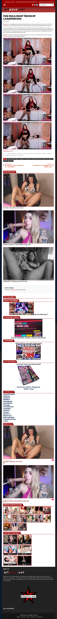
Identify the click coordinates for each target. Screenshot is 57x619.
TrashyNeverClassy (9, 419)
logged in (13, 289)
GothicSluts (7, 408)
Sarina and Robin (8, 417)
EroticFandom (7, 403)
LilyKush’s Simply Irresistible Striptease (45, 2)
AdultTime (6, 396)
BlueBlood (6, 400)
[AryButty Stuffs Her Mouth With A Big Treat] (28, 227)
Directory (39, 617)
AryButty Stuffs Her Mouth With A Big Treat (17, 244)
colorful (9, 158)
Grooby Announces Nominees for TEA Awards (14, 166)
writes (8, 151)
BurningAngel (7, 401)
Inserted (6, 412)
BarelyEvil (6, 398)
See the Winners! (41, 314)
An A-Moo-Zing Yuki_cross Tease (13, 208)
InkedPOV (6, 410)
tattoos (6, 160)
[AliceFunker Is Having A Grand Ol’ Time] (28, 263)
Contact (23, 617)
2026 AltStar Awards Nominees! (28, 343)
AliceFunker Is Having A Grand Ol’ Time (26, 2)
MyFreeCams (7, 416)
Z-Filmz (5, 421)
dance (19, 158)
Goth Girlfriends (8, 407)
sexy (51, 158)
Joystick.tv (6, 414)
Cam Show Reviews (10, 13)
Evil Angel (6, 405)
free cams (24, 158)
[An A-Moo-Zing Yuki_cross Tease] (28, 190)
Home (4, 13)
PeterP (7, 21)
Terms (28, 617)
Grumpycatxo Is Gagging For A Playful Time (42, 166)
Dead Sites (33, 617)
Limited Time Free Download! (28, 364)
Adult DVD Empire (9, 394)
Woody (6, 462)
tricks (11, 160)
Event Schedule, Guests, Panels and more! (28, 338)
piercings (46, 158)
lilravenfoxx (39, 158)
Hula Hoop (31, 158)
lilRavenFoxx (6, 24)
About (18, 617)
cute (15, 158)
